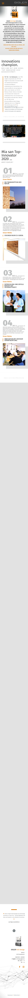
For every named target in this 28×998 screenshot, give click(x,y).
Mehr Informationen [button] (14, 135)
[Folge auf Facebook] (19, 967)
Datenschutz (16, 995)
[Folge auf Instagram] (23, 967)
